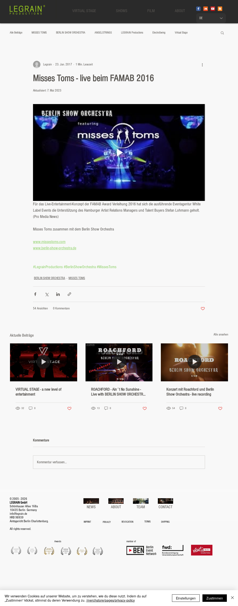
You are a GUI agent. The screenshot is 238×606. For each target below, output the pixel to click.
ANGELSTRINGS (103, 32)
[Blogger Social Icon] (220, 9)
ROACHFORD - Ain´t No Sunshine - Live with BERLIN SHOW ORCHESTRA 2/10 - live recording (118, 392)
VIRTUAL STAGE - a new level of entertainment (38, 392)
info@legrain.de (18, 514)
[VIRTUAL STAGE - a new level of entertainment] (43, 362)
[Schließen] (232, 598)
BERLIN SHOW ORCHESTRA (70, 32)
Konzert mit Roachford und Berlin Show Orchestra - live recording (190, 392)
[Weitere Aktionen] (202, 64)
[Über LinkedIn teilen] (58, 294)
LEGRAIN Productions (132, 32)
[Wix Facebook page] (198, 9)
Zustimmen (214, 598)
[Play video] (119, 152)
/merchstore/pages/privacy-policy (110, 600)
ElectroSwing (158, 32)
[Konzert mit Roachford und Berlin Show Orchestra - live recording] (194, 362)
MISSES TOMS (39, 32)
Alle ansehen (221, 334)
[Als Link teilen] (69, 294)
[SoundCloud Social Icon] (205, 9)
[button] (222, 32)
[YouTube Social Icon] (213, 9)
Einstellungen (186, 598)
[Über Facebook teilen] (35, 294)
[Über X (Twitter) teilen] (46, 294)
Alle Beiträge (16, 32)
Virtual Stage (181, 32)
